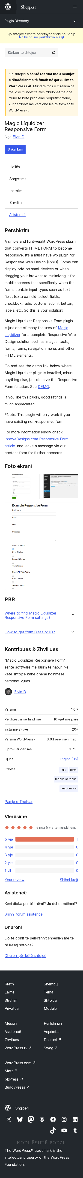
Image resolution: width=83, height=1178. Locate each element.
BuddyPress (17, 1087)
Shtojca (50, 1000)
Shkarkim (15, 149)
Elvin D (18, 136)
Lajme (10, 992)
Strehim (11, 1000)
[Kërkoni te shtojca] (53, 52)
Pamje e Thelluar (19, 801)
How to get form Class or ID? (30, 632)
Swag (51, 1048)
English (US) (69, 759)
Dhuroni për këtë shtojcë (25, 955)
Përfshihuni (53, 1023)
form (73, 769)
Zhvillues (12, 1039)
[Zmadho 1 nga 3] (33, 480)
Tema (48, 992)
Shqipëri (22, 1108)
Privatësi (12, 1008)
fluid (63, 769)
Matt (11, 1071)
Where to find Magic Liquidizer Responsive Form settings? (30, 615)
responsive (69, 788)
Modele (50, 1008)
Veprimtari (52, 1031)
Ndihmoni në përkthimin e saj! (41, 37)
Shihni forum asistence (24, 914)
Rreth (9, 984)
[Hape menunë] (75, 7)
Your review (14, 879)
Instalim (15, 190)
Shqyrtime (18, 178)
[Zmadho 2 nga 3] (72, 480)
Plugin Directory (17, 21)
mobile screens (66, 779)
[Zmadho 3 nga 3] (72, 508)
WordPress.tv (18, 1048)
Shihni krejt (69, 879)
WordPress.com (20, 1063)
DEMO (43, 386)
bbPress (14, 1079)
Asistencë (17, 214)
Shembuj (51, 984)
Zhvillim (15, 202)
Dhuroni (52, 1039)
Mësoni (11, 1023)
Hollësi (15, 167)
